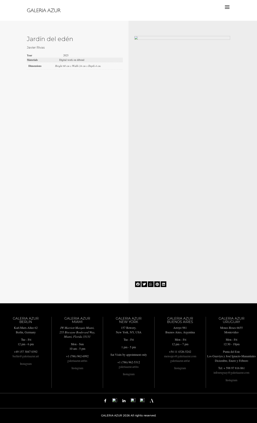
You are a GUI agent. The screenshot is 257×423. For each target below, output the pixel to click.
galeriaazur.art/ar (180, 361)
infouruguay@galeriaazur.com (231, 372)
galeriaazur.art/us (77, 361)
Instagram (26, 364)
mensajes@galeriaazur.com (180, 356)
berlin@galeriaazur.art (26, 356)
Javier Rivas (36, 47)
